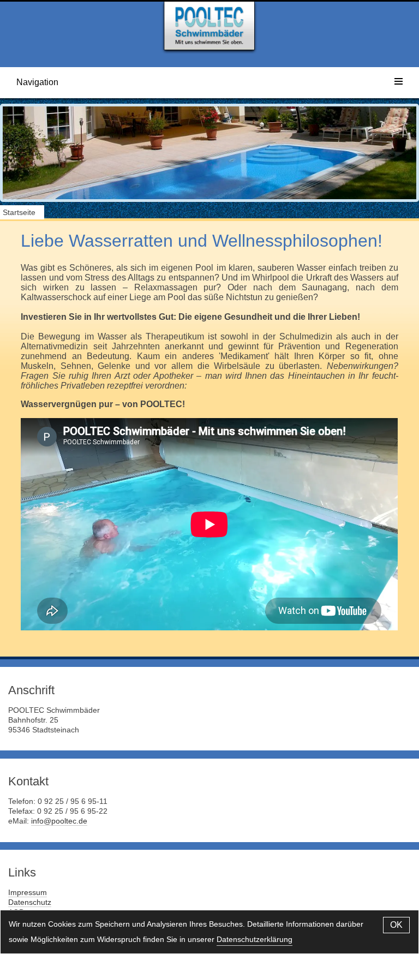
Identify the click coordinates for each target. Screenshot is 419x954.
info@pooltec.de (59, 820)
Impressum (27, 892)
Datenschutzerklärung (254, 939)
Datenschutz (29, 902)
